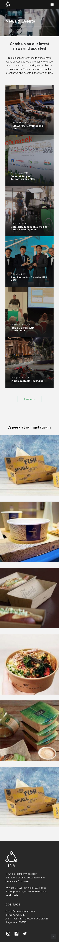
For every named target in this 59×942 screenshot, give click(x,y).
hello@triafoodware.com (21, 911)
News (35, 79)
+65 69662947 (16, 915)
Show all (25, 79)
